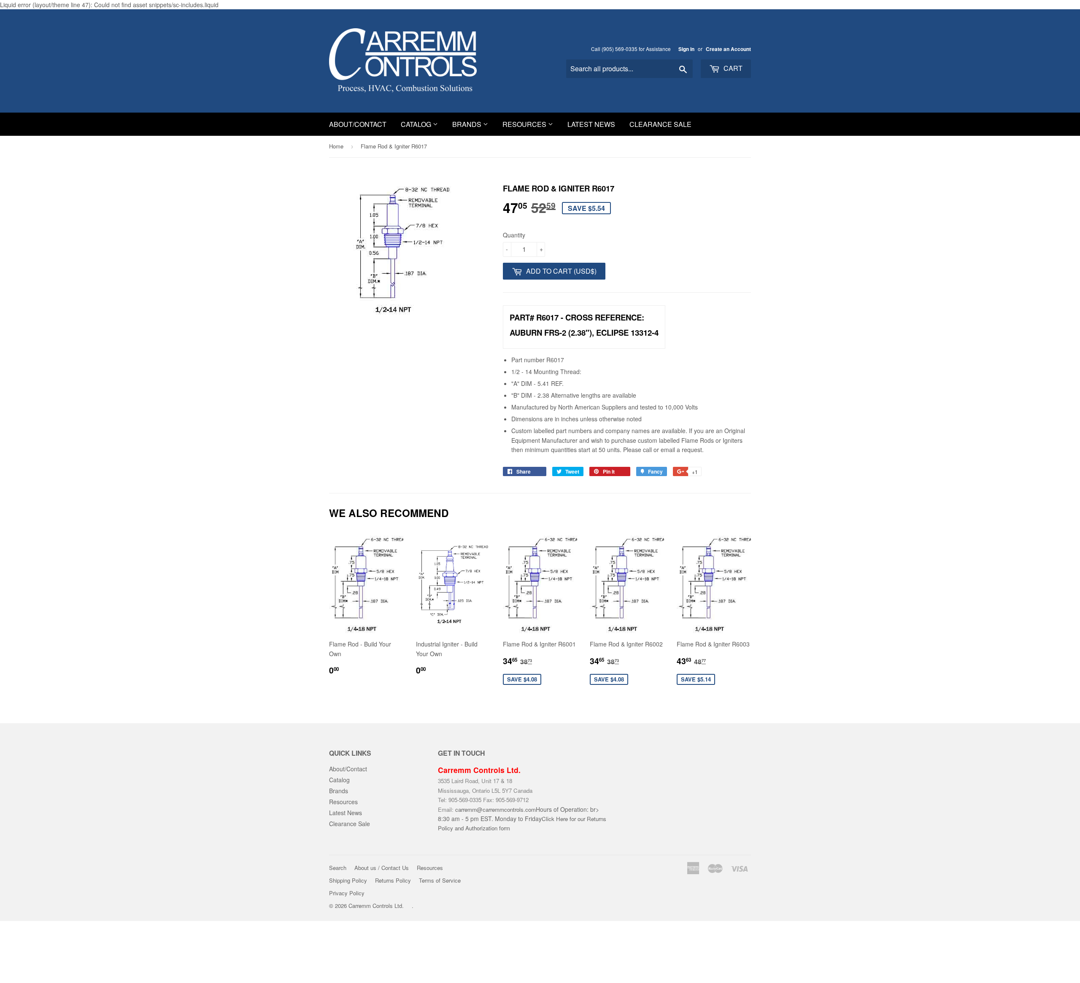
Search (337, 868)
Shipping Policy (348, 880)
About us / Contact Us (381, 868)
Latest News (591, 124)
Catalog (417, 124)
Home (336, 146)
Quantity (514, 235)
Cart (732, 68)
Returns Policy (393, 880)
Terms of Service (440, 880)
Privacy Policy (346, 893)
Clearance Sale (660, 124)
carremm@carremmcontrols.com (495, 809)
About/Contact (357, 124)
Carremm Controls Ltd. (376, 906)
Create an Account (728, 49)
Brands (467, 124)
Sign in (686, 49)
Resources (525, 124)
